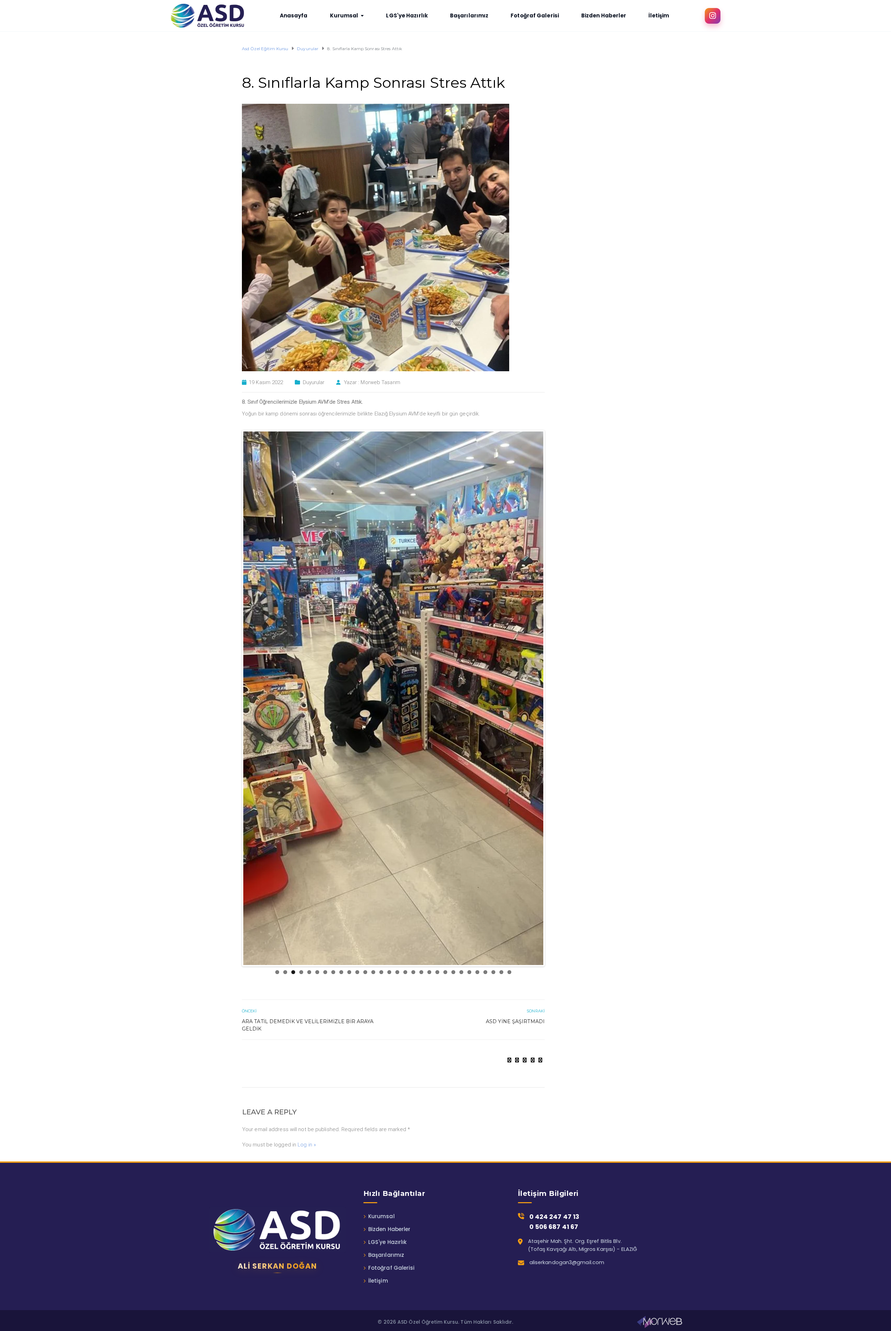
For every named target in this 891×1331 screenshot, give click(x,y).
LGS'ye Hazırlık (387, 1239)
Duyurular (314, 382)
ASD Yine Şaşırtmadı (515, 1018)
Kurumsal (381, 1213)
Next (554, 697)
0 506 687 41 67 (553, 1224)
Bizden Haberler (389, 1226)
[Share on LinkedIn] (540, 1057)
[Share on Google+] (525, 1057)
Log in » (307, 1142)
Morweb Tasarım (380, 382)
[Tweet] (517, 1057)
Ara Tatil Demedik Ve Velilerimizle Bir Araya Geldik (307, 1022)
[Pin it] (533, 1057)
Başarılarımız (386, 1252)
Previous (233, 697)
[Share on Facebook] (509, 1057)
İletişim (378, 1278)
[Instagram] (712, 16)
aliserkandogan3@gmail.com (567, 1259)
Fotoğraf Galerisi (391, 1265)
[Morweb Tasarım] (659, 1319)
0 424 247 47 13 (554, 1213)
